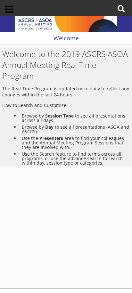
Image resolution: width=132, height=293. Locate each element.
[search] (122, 4)
